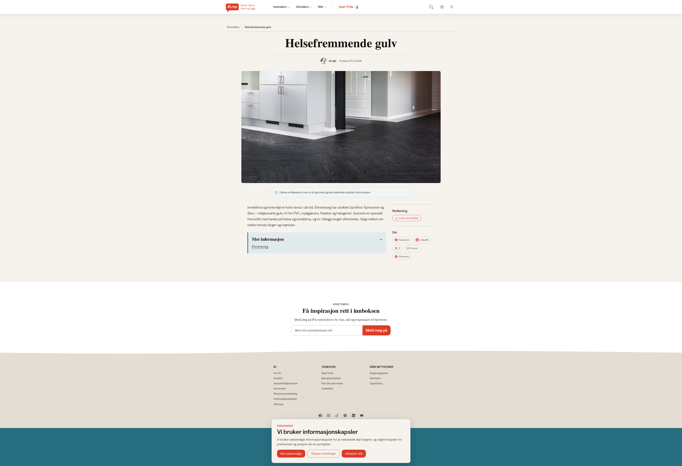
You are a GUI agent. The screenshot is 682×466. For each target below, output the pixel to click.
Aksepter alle (353, 453)
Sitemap (278, 404)
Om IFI (277, 373)
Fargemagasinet (379, 373)
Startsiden (233, 27)
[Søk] (431, 6)
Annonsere (280, 388)
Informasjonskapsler (285, 398)
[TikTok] (337, 415)
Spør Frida (327, 373)
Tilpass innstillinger (323, 453)
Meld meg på (376, 330)
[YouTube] (361, 415)
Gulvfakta (375, 378)
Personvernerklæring (285, 393)
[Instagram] (328, 415)
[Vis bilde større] (341, 127)
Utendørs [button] (302, 7)
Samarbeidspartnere (286, 383)
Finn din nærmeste (332, 383)
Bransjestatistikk (331, 378)
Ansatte (278, 378)
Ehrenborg (260, 246)
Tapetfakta (376, 383)
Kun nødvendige (291, 453)
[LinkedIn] (353, 415)
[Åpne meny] (451, 6)
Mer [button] (321, 7)
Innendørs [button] (280, 7)
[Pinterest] (345, 415)
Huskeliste (327, 388)
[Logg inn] (441, 6)
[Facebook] (320, 415)
